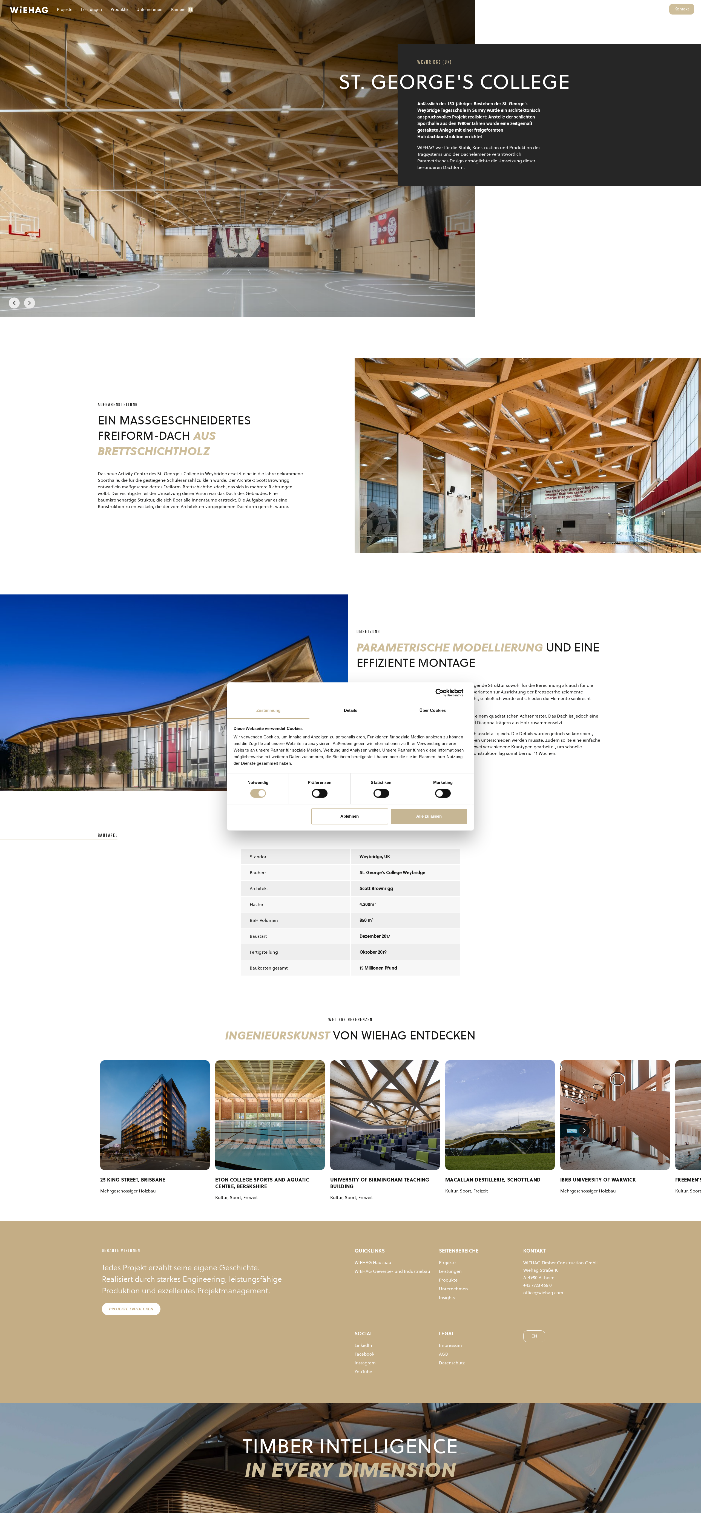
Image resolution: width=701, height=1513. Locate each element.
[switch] (319, 793)
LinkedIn (363, 1345)
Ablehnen (349, 816)
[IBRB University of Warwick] (615, 1115)
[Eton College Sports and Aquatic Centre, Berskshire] (270, 1115)
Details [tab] (350, 710)
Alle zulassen (429, 816)
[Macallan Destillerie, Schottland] (500, 1115)
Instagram (365, 1363)
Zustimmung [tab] (268, 710)
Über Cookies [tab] (433, 710)
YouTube (363, 1371)
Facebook (364, 1354)
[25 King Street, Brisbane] (155, 1115)
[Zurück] (14, 303)
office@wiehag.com (543, 1293)
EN (662, 9)
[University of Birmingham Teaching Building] (385, 1115)
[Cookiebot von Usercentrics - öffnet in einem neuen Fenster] (444, 692)
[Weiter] (29, 303)
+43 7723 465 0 (537, 1285)
